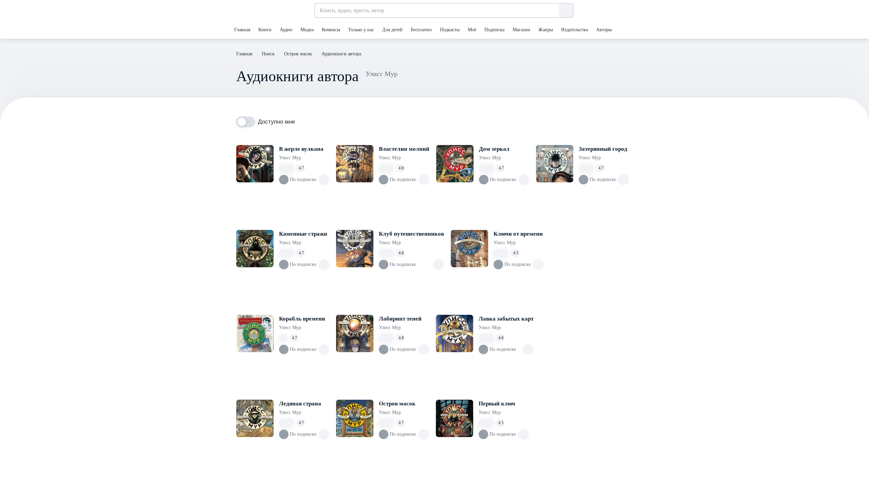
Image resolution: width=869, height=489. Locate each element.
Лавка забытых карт (506, 318)
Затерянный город (603, 149)
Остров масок (397, 403)
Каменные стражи (303, 234)
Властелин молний (404, 149)
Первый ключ (497, 403)
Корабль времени (302, 318)
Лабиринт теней (400, 318)
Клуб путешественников (411, 234)
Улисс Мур (290, 157)
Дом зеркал (494, 149)
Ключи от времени (518, 234)
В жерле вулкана (301, 149)
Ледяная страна (300, 403)
